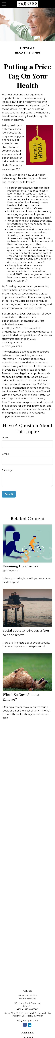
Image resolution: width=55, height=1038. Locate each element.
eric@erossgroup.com (27, 1020)
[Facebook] (25, 1025)
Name (5, 437)
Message (7, 470)
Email (5, 453)
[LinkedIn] (29, 1025)
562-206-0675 (31, 995)
